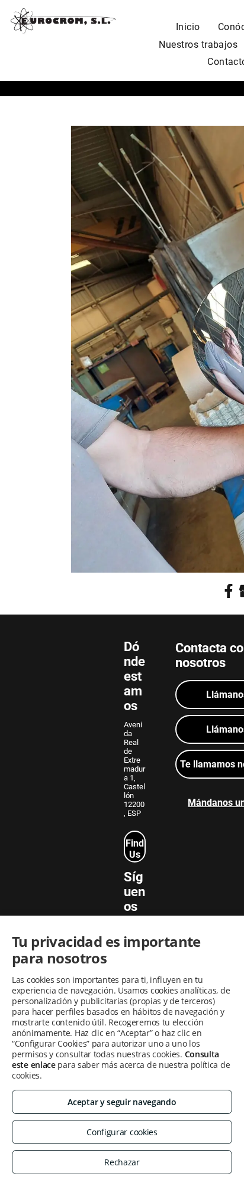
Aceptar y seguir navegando (122, 1101)
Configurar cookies (122, 1132)
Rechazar (122, 1162)
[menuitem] (188, 26)
